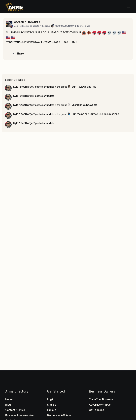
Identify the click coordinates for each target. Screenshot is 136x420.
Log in (50, 399)
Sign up (51, 404)
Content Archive (15, 410)
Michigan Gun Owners (84, 104)
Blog (8, 404)
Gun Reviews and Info (83, 86)
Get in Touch (96, 410)
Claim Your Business (101, 399)
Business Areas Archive (19, 415)
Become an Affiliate (59, 415)
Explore (51, 410)
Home (8, 399)
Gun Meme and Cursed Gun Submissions (95, 114)
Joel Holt (18, 26)
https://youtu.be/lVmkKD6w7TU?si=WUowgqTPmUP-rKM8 (41, 42)
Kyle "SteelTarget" (24, 86)
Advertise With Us (99, 404)
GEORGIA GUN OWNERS (27, 22)
